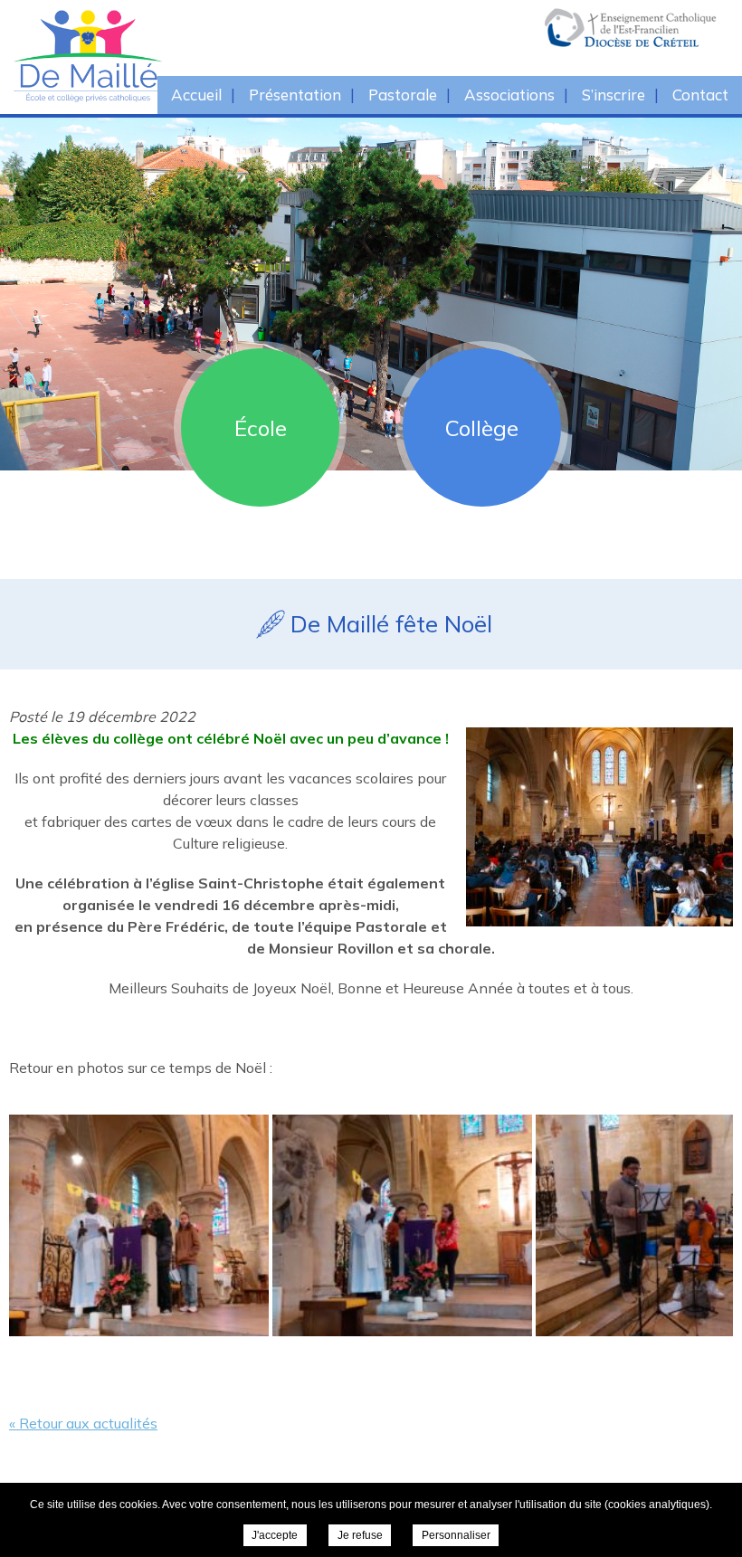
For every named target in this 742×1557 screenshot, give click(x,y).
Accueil (196, 94)
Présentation (295, 94)
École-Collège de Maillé (172, 56)
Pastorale (402, 94)
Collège (481, 427)
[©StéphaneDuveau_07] (402, 1225)
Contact (700, 94)
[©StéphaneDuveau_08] (139, 1225)
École (260, 427)
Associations (509, 94)
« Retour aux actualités (83, 1423)
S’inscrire (613, 94)
